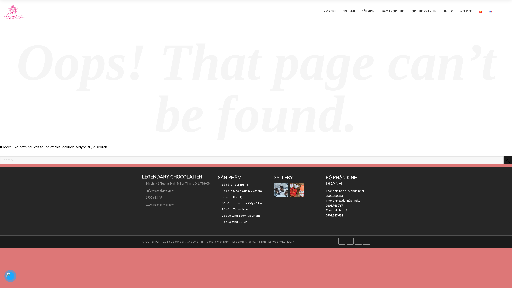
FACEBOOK (467, 11)
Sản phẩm (381, 11)
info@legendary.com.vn (161, 190)
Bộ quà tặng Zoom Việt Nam (241, 215)
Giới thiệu (364, 11)
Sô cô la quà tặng (402, 11)
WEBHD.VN (287, 241)
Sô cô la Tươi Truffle (235, 184)
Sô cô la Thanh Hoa (235, 209)
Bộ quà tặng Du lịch (234, 222)
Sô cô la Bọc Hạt (232, 197)
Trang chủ (346, 11)
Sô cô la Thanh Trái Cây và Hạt (242, 203)
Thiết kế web (269, 241)
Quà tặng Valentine (429, 11)
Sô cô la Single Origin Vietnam (242, 191)
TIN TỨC (451, 11)
